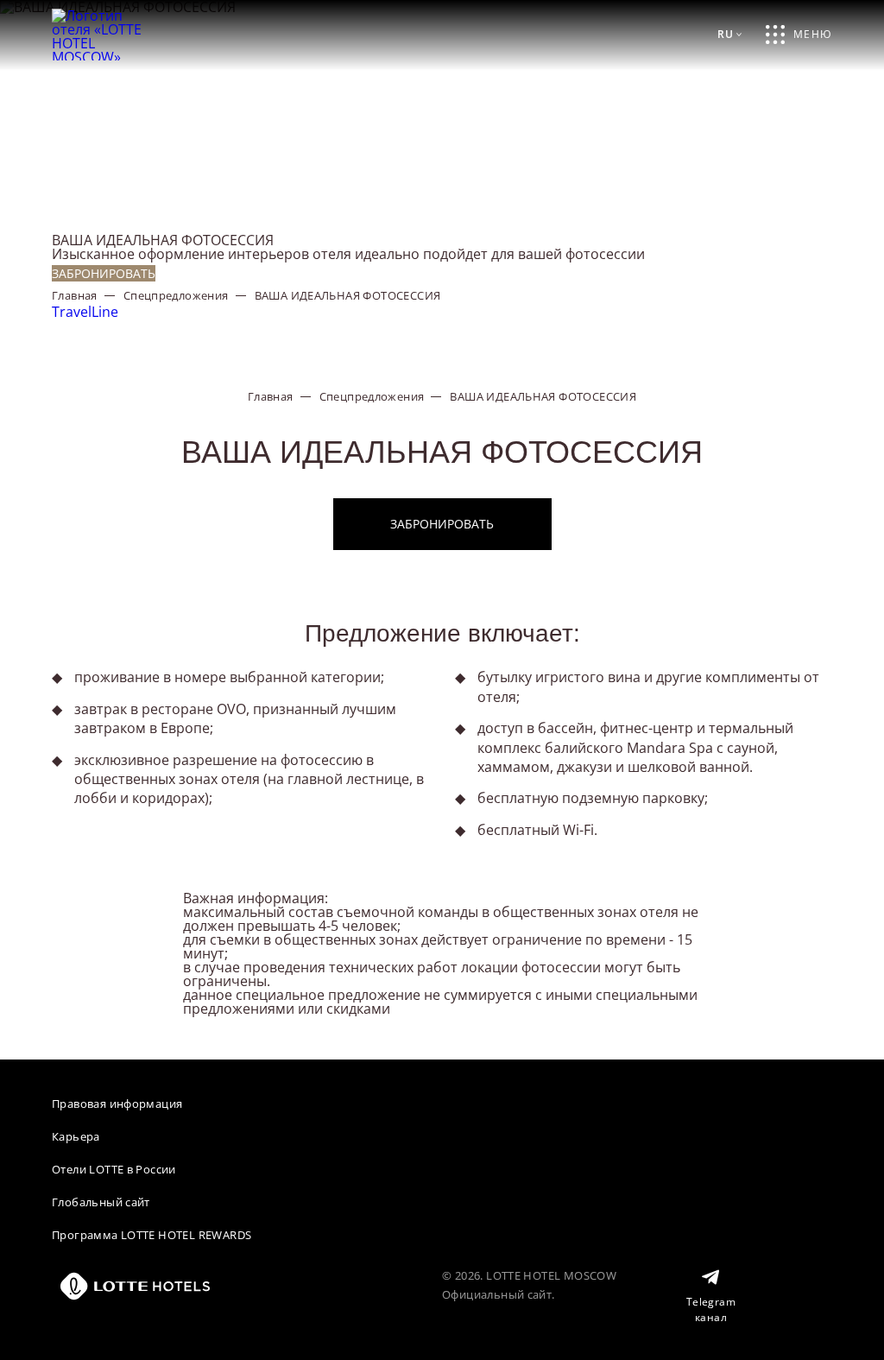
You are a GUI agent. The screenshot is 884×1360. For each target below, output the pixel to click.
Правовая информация (117, 1103)
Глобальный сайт (101, 1202)
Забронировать (103, 273)
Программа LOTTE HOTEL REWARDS (151, 1235)
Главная (75, 295)
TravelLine (85, 311)
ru (725, 34)
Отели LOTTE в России (114, 1169)
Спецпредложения (176, 295)
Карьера (76, 1136)
